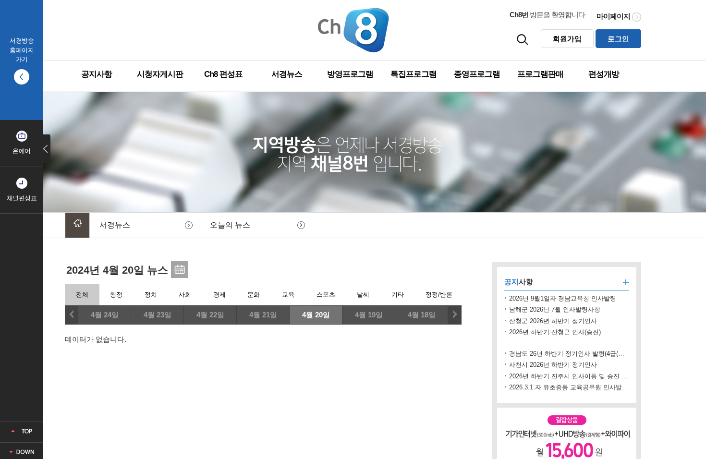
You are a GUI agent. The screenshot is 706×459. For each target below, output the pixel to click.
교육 (288, 294)
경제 (219, 294)
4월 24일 (105, 315)
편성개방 (603, 74)
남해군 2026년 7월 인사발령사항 (554, 309)
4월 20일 (316, 315)
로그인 (618, 39)
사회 (185, 294)
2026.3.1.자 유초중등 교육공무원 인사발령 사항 (576, 387)
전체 (82, 294)
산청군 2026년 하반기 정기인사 (553, 321)
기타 (397, 294)
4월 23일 (157, 315)
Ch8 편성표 (223, 74)
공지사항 (96, 74)
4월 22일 (210, 315)
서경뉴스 (286, 74)
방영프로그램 (350, 74)
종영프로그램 (477, 74)
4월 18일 (422, 315)
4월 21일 (263, 315)
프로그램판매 (540, 74)
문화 (253, 294)
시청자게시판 (160, 74)
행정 (116, 294)
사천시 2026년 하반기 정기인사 (553, 364)
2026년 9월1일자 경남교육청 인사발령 (562, 298)
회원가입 (567, 39)
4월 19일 (369, 315)
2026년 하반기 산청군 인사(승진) (555, 332)
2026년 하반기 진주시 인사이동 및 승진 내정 (571, 376)
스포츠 (325, 294)
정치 (151, 294)
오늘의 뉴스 (230, 225)
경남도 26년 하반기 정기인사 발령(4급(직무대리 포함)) (585, 353)
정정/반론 (439, 294)
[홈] (77, 225)
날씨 (363, 294)
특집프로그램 (413, 74)
